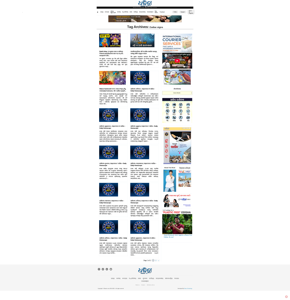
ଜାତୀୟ (119, 12)
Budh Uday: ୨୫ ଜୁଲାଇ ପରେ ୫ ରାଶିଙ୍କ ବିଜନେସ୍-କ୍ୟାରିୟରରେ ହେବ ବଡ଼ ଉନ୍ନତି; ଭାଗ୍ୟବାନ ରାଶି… (111, 53)
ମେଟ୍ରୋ (107, 12)
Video (175, 12)
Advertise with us (151, 285)
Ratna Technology (188, 288)
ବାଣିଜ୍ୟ (136, 12)
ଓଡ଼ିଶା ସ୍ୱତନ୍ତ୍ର (113, 12)
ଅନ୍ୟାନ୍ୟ (162, 12)
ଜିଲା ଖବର (156, 12)
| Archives (155, 7)
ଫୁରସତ (145, 278)
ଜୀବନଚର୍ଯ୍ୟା (169, 278)
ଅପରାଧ (176, 278)
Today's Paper (149, 7)
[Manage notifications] (286, 296)
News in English (191, 12)
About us (137, 285)
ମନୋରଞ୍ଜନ (150, 12)
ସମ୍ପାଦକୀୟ (142, 12)
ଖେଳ (131, 12)
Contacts (143, 285)
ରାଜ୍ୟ (101, 12)
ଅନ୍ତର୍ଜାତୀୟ (125, 12)
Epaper (183, 12)
